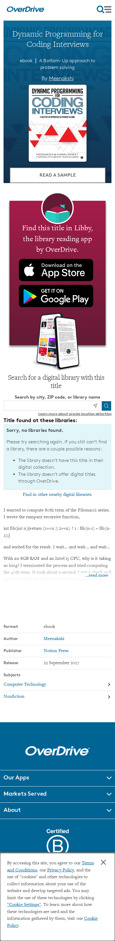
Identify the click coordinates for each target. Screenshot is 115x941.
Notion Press (56, 651)
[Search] (106, 406)
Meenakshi (61, 78)
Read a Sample (58, 175)
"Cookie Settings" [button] (24, 905)
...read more (96, 575)
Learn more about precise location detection (74, 414)
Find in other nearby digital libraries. (57, 494)
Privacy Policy (60, 870)
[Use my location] (95, 405)
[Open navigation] (104, 9)
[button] (57, 778)
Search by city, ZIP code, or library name (57, 397)
